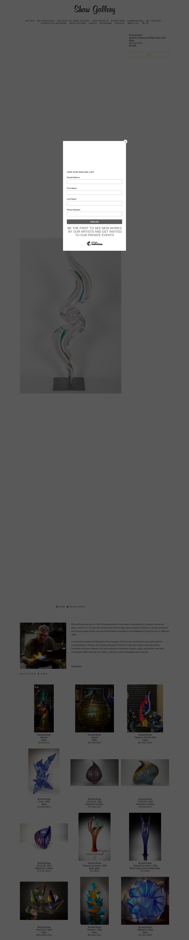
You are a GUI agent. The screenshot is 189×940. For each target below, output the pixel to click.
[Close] (125, 142)
